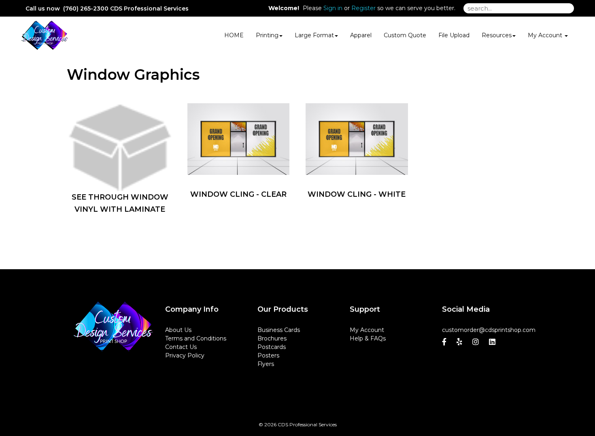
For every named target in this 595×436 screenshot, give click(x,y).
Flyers (265, 364)
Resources (497, 35)
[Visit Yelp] (460, 342)
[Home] (113, 327)
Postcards (271, 347)
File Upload (454, 35)
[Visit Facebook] (445, 342)
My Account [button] (546, 35)
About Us (178, 330)
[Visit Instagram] (476, 342)
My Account (367, 330)
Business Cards (278, 330)
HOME (234, 35)
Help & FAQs (368, 338)
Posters (268, 355)
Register (363, 8)
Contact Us (181, 347)
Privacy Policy (184, 355)
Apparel (361, 35)
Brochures (272, 338)
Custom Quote (405, 35)
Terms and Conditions (195, 338)
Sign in (332, 8)
